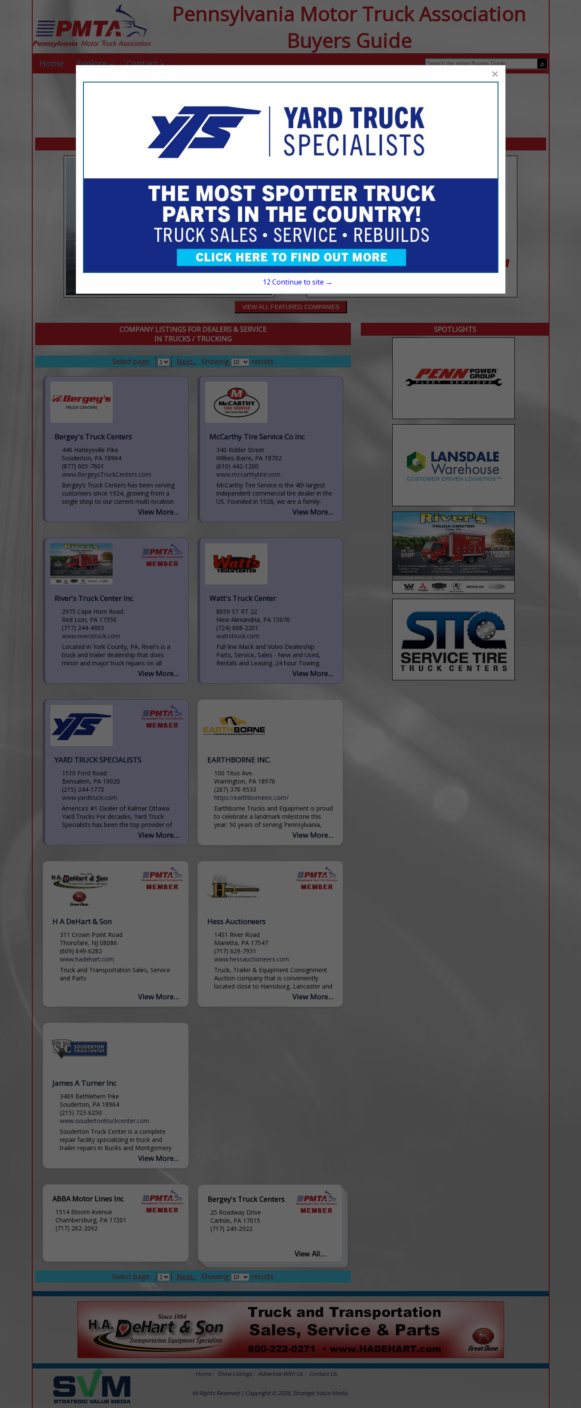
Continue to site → (297, 282)
